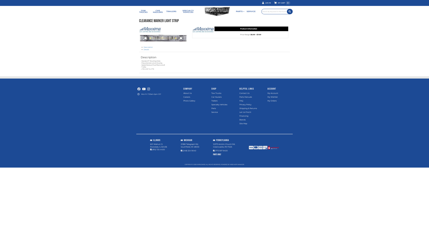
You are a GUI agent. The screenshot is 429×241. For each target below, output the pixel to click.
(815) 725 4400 (158, 150)
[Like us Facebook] (139, 89)
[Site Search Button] (289, 11)
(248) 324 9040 (189, 151)
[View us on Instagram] (148, 89)
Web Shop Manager (237, 164)
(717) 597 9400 (221, 151)
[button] (240, 11)
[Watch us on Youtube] (144, 89)
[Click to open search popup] (277, 11)
